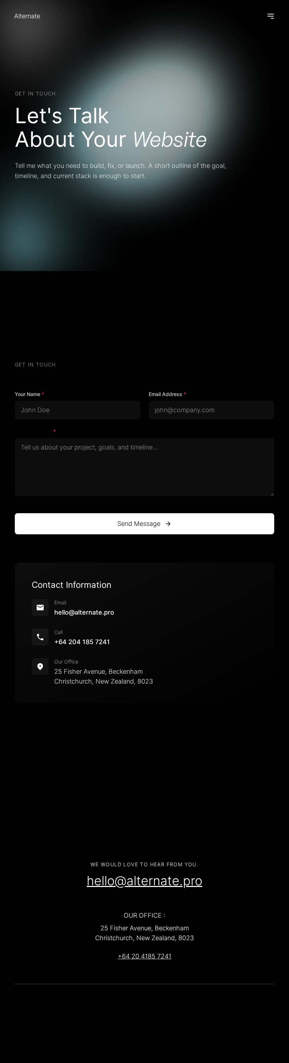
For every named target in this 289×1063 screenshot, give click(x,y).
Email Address (167, 394)
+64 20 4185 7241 (144, 956)
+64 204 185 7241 (82, 642)
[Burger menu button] (270, 16)
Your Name (29, 394)
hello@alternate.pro (84, 612)
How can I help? (35, 431)
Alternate (27, 16)
